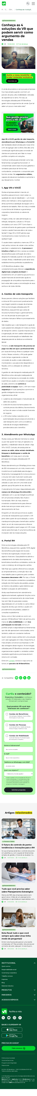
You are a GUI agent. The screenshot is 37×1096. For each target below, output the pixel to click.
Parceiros (7, 995)
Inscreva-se (12, 81)
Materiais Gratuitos (7, 986)
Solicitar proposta (18, 790)
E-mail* (6, 754)
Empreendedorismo (9, 20)
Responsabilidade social (9, 969)
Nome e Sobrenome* (12, 745)
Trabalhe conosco (7, 976)
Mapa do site (5, 1065)
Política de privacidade (8, 1058)
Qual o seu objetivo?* (11, 770)
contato (12, 661)
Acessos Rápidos (10, 1000)
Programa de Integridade (9, 1063)
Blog (3, 982)
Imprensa (5, 979)
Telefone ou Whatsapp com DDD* (17, 762)
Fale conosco (17, 1048)
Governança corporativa (9, 973)
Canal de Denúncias (7, 1060)
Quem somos (6, 966)
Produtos (7, 990)
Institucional (9, 963)
